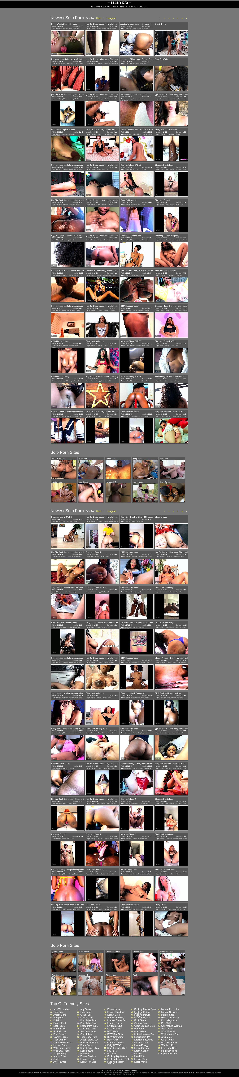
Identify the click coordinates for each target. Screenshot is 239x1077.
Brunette (69, 63)
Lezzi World (140, 1062)
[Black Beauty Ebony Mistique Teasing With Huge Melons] (137, 290)
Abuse (134, 1070)
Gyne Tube (86, 1015)
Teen (80, 169)
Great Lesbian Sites (144, 1026)
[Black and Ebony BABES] (137, 184)
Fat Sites (112, 1053)
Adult (56, 1059)
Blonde (99, 275)
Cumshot (72, 134)
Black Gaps (86, 1045)
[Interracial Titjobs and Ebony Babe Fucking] (137, 79)
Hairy (133, 521)
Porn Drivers (60, 1034)
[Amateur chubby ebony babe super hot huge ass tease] (137, 43)
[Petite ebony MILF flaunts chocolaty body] (102, 396)
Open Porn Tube (169, 1053)
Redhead (75, 416)
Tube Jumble (60, 1040)
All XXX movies (61, 1009)
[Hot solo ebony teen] (137, 889)
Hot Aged (139, 1029)
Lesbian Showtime (143, 1040)
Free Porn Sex (168, 1048)
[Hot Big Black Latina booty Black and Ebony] (102, 43)
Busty (71, 874)
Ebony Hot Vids (88, 1062)
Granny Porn (140, 1023)
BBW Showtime (115, 1037)
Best (98, 18)
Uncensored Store (62, 1042)
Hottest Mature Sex (144, 1034)
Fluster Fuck (59, 1023)
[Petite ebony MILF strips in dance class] (171, 396)
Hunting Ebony (114, 1023)
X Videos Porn (168, 1045)
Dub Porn (58, 1020)
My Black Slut (114, 1026)
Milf (139, 204)
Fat (74, 28)
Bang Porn (58, 1018)
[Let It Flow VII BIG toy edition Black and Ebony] (102, 149)
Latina (99, 28)
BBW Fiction (113, 1031)
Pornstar (104, 381)
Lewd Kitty (139, 1056)
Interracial (139, 63)
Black (115, 134)
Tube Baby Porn (88, 1037)
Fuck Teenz (140, 1020)
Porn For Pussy (169, 1042)
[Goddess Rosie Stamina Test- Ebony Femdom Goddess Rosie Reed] (171, 325)
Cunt (142, 521)
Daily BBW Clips (115, 1045)
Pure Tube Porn (88, 1023)
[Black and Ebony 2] (171, 220)
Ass (103, 169)
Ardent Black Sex (89, 1040)
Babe (58, 63)
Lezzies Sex (140, 1059)
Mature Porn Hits (170, 1009)
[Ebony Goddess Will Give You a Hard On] (137, 149)
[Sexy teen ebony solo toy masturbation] (137, 114)
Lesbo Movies (141, 1048)
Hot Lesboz (140, 1031)
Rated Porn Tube (89, 1026)
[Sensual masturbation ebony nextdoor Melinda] (67, 290)
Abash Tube (59, 1056)
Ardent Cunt (59, 1015)
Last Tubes (59, 1026)
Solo (145, 63)
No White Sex (114, 1029)
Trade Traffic (107, 1070)
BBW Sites (113, 1040)
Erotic (108, 627)
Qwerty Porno (60, 1037)
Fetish (114, 28)
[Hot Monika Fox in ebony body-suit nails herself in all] (102, 290)
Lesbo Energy (141, 1045)
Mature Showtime (170, 1012)
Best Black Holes (89, 1042)
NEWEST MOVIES (111, 7)
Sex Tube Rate (88, 1029)
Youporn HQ (59, 1053)
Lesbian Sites (141, 1042)
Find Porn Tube (169, 1051)
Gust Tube (85, 1012)
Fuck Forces (59, 1031)
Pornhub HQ (59, 1029)
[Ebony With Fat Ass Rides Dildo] (67, 43)
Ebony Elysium (88, 1056)
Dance (177, 381)
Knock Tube (86, 1018)
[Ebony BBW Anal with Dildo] (171, 149)
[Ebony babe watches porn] (137, 255)
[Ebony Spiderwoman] (137, 220)
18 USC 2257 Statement (122, 1070)
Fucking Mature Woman (142, 1015)
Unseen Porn (60, 1045)
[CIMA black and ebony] (171, 184)
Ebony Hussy (114, 1009)
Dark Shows (86, 1051)
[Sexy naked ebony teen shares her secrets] (102, 642)
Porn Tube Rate (88, 1020)
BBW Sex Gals (115, 1034)
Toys (78, 28)
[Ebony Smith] (171, 924)
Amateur (59, 28)
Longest (111, 18)
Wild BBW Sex (168, 1031)
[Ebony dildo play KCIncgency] (137, 713)
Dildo (147, 697)
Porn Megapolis (169, 1020)
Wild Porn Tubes (61, 1048)
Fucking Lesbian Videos (115, 1062)
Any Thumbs (59, 1062)
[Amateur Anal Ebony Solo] (171, 290)
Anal (168, 134)
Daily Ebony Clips (89, 1048)
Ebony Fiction (87, 1059)
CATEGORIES (142, 7)
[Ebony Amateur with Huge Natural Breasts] (102, 220)
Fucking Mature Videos (142, 1013)
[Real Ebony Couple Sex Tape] (67, 149)
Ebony (93, 28)
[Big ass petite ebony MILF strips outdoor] (67, 255)
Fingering (107, 310)
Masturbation (67, 28)
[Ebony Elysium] (171, 536)
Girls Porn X (167, 1040)
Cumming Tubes (115, 1042)
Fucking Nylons (142, 1018)
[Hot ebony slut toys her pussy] (171, 255)
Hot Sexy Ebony (115, 1018)
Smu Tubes (86, 1034)
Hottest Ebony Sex (117, 1020)
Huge (134, 28)
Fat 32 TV (112, 1051)
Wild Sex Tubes (61, 1051)
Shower (147, 310)
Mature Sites (167, 1015)
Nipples (178, 169)
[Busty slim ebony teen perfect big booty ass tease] (67, 889)
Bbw (172, 134)
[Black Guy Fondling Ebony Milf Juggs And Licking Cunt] (137, 536)
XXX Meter (166, 1037)
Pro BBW (166, 1023)
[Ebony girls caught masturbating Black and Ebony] (67, 748)
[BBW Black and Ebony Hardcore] (67, 642)
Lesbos (138, 1053)
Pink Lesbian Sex (170, 1018)
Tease (146, 28)
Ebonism (84, 1053)
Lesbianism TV (142, 1037)
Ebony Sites (113, 1015)
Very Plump (167, 1029)
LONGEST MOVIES (127, 7)
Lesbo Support (141, 1051)
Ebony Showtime (116, 1012)
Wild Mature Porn (170, 1034)
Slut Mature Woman (171, 1026)
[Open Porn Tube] (171, 79)
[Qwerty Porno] (171, 43)
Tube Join (58, 1012)
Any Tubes (85, 1009)
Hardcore (76, 627)
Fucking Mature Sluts (145, 1009)
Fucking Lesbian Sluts (118, 1059)
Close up (65, 134)
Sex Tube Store (88, 1031)
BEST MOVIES (96, 7)
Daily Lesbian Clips (117, 1048)
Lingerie (143, 169)
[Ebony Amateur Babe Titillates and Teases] (171, 677)
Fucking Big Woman (117, 1056)
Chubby (140, 28)
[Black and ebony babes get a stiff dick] (67, 79)
